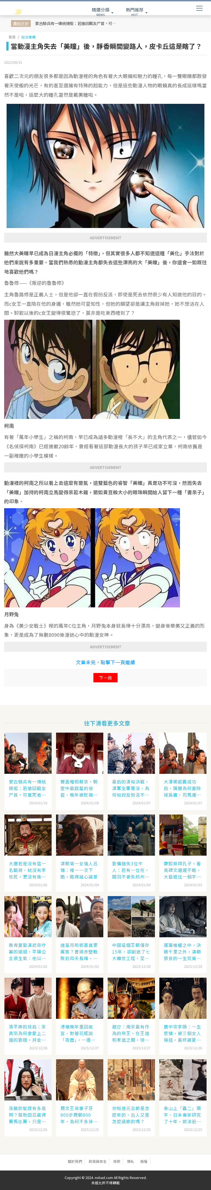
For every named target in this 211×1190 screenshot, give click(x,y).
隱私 (130, 1161)
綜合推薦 (28, 37)
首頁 (12, 37)
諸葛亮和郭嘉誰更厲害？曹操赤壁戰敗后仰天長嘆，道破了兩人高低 (79, 951)
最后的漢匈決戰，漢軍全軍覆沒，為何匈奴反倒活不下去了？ (130, 788)
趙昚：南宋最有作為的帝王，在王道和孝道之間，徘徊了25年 (130, 1033)
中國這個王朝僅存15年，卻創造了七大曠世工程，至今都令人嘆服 (131, 951)
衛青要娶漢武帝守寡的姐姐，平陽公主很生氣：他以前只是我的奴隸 (27, 951)
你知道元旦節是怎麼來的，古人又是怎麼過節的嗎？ (130, 1115)
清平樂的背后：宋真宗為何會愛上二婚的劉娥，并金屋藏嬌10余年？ (27, 1033)
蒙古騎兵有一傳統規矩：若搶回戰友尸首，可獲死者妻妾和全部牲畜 (77, 23)
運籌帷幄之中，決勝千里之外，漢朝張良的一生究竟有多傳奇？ (182, 951)
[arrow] (29, 11)
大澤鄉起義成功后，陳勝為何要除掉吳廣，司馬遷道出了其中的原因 (182, 788)
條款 (116, 1161)
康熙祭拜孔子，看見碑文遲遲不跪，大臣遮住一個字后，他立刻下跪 (182, 870)
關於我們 (75, 1161)
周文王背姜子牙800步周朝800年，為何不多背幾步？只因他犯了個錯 (79, 1115)
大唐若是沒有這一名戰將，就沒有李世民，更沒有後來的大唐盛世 (27, 870)
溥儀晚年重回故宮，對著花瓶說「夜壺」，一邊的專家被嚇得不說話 (79, 1033)
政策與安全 (98, 1161)
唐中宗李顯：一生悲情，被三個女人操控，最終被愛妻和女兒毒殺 (182, 1033)
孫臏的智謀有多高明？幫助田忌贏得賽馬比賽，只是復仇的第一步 (27, 1115)
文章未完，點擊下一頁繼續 (105, 662)
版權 (144, 1161)
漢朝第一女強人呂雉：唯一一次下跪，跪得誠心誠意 (79, 870)
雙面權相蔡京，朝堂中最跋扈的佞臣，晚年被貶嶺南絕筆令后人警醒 (79, 788)
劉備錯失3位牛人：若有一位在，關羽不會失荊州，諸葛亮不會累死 (130, 870)
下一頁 (105, 677)
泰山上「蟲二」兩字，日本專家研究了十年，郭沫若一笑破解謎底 (182, 1115)
